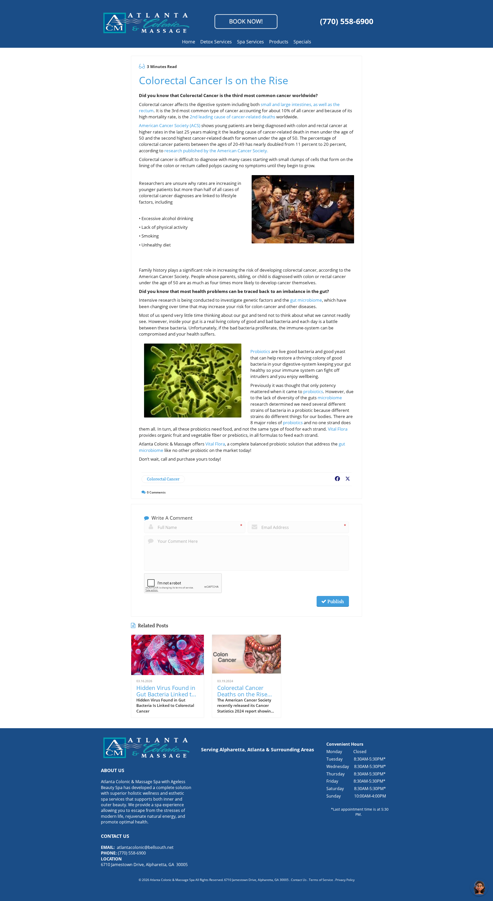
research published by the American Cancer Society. (216, 151)
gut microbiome (306, 300)
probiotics (313, 391)
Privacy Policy (345, 880)
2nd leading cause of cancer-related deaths (233, 117)
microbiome (330, 398)
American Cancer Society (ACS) (169, 125)
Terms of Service (321, 880)
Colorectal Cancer (163, 479)
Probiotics (260, 351)
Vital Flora (337, 429)
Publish (335, 601)
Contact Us (299, 880)
